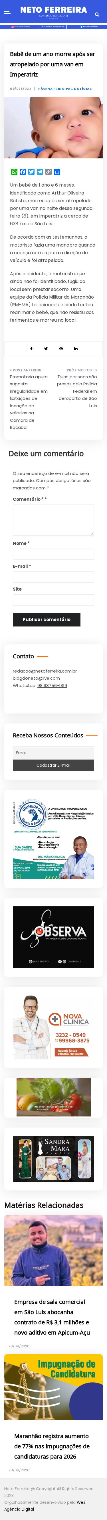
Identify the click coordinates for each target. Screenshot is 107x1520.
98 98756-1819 (52, 685)
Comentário (28, 499)
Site (17, 589)
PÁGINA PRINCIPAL (55, 89)
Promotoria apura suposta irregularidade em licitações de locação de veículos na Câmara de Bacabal (29, 402)
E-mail (22, 566)
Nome (21, 543)
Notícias (83, 89)
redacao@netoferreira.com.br (45, 671)
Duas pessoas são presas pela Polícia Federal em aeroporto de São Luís (77, 391)
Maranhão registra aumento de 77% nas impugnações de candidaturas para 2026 (52, 1447)
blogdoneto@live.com (36, 678)
